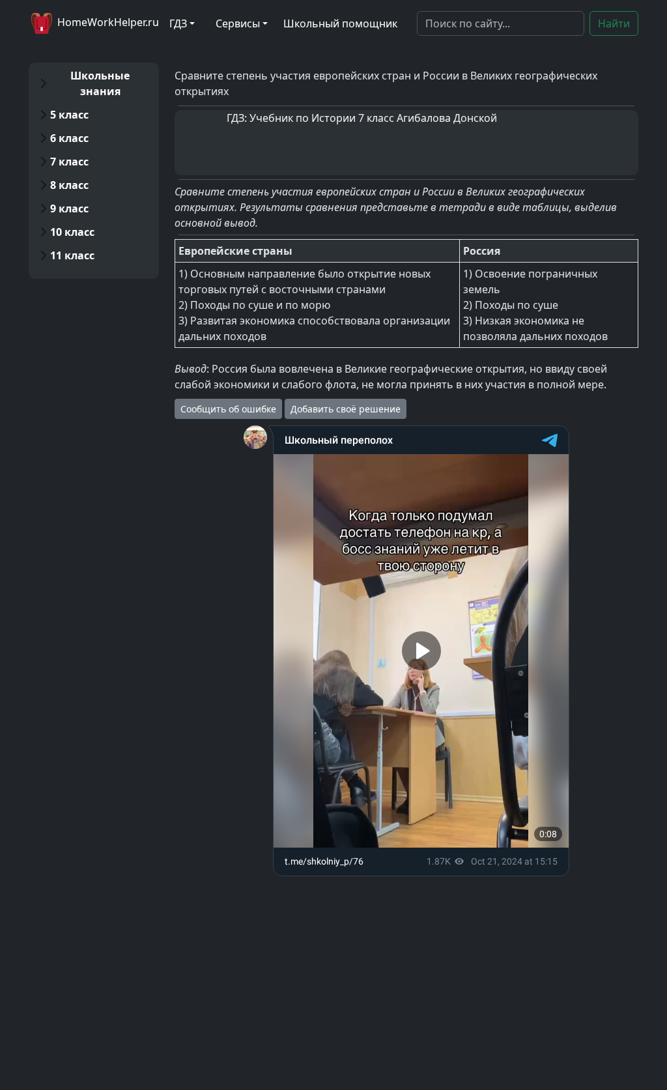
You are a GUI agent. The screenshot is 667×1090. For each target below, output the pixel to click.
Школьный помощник (340, 23)
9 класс (69, 208)
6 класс (69, 138)
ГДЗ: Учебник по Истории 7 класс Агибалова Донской (362, 118)
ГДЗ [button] (178, 23)
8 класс (69, 185)
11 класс (72, 255)
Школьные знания (100, 83)
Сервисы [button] (238, 23)
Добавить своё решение (346, 409)
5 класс (69, 115)
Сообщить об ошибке (228, 409)
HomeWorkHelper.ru (107, 22)
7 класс (69, 161)
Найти (614, 23)
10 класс (72, 232)
